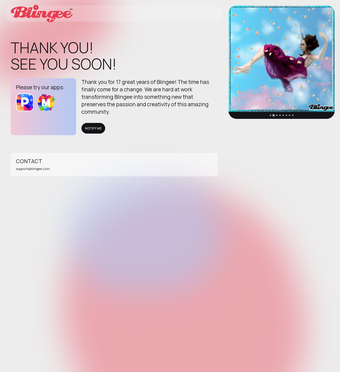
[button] (270, 115)
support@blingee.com (33, 169)
